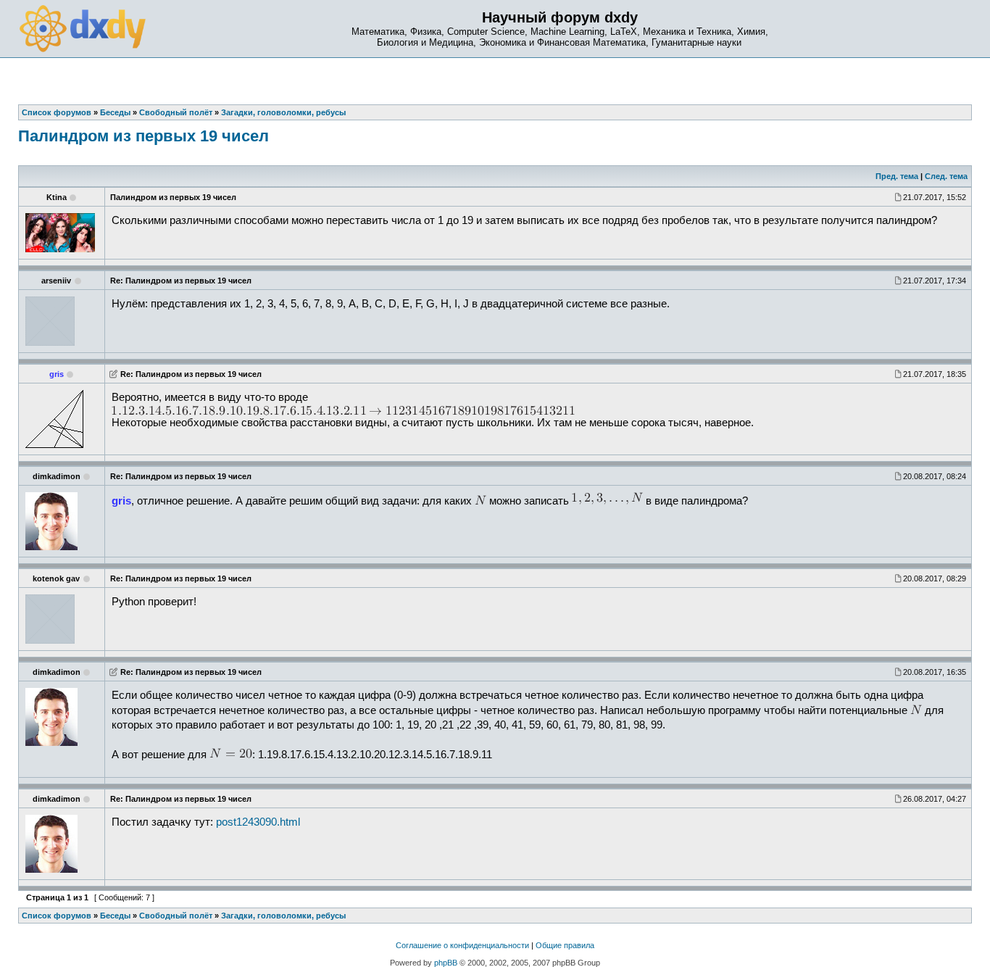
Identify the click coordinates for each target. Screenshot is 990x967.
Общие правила (565, 945)
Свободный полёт (175, 915)
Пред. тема (896, 176)
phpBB (445, 962)
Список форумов (56, 915)
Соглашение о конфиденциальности (462, 945)
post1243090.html (258, 822)
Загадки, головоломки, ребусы (283, 915)
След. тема (946, 176)
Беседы (115, 915)
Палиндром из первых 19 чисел (143, 136)
